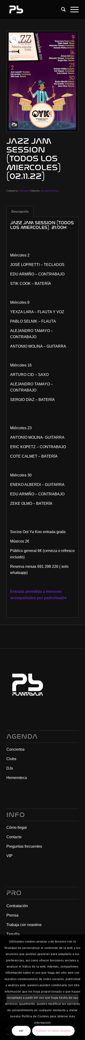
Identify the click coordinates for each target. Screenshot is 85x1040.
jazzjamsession (50, 190)
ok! (21, 1030)
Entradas (24, 190)
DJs (9, 768)
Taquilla (13, 934)
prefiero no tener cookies (53, 1030)
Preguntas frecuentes (24, 846)
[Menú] (72, 9)
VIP (9, 856)
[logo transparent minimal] (35, 9)
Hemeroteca (16, 778)
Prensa (12, 915)
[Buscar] (61, 9)
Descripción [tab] (20, 211)
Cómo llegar (16, 827)
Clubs (11, 759)
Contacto (13, 837)
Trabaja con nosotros (24, 925)
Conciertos (15, 749)
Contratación (17, 906)
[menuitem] (61, 9)
